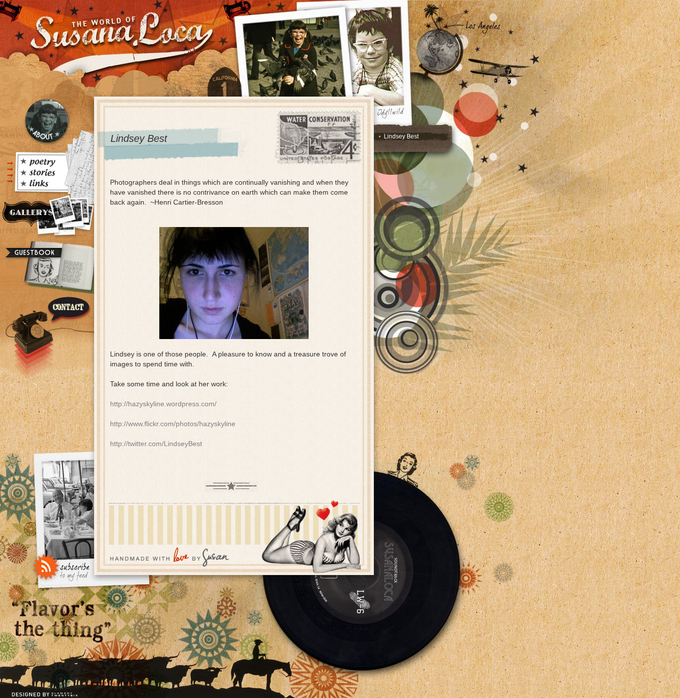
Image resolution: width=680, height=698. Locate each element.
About (47, 120)
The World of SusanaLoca (119, 30)
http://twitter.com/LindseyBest (156, 444)
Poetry (41, 163)
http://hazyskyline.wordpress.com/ (163, 404)
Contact (47, 331)
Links (41, 185)
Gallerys (46, 216)
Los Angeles (483, 26)
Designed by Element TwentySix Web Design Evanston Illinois (46, 688)
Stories (41, 174)
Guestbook (46, 268)
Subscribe (62, 566)
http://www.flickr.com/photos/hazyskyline (172, 424)
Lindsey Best (401, 136)
